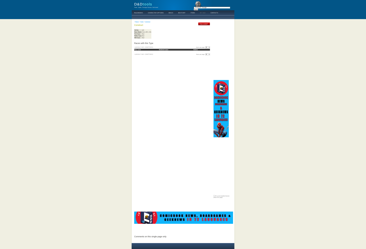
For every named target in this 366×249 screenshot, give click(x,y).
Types (142, 21)
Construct (147, 21)
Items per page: (200, 47)
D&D (143, 4)
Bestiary (181, 13)
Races (137, 21)
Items (192, 13)
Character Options (156, 13)
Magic (171, 13)
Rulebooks (138, 13)
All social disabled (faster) (222, 196)
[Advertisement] (221, 51)
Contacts (214, 13)
